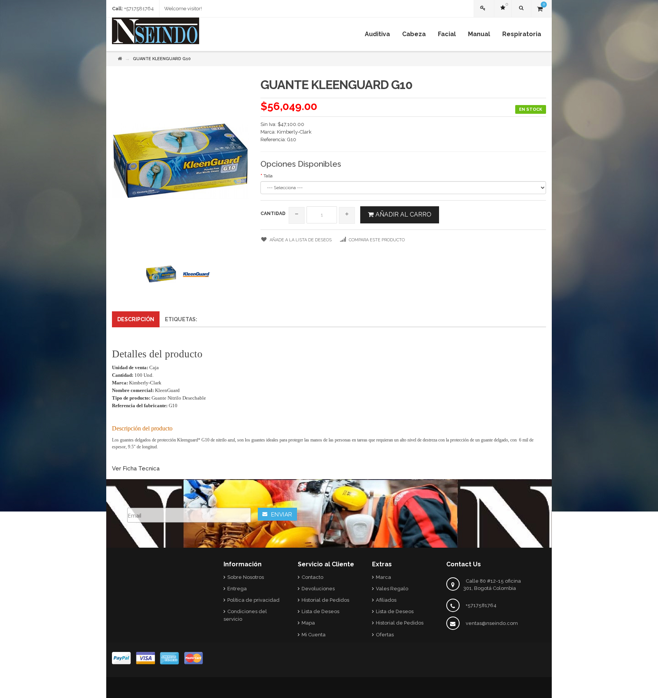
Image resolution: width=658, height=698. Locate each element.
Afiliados (386, 600)
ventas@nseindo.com (492, 623)
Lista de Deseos (320, 611)
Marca (383, 577)
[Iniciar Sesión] (484, 8)
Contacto (312, 577)
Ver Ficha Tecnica (136, 468)
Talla (268, 175)
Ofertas (385, 634)
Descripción (135, 319)
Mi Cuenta (314, 634)
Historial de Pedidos (325, 600)
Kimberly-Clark (294, 132)
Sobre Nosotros (245, 577)
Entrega (237, 588)
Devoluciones (318, 588)
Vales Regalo (392, 588)
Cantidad (273, 213)
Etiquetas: (181, 319)
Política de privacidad (253, 600)
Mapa (308, 623)
